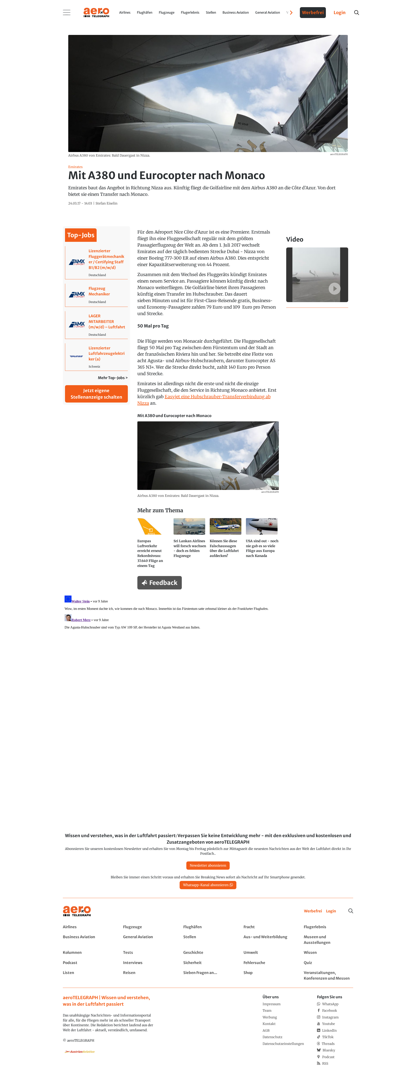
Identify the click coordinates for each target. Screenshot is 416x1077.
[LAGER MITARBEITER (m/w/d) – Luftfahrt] (96, 325)
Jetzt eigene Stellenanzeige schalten (96, 394)
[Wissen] (328, 953)
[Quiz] (328, 963)
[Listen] (87, 975)
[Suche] (350, 910)
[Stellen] (208, 939)
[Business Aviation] (87, 939)
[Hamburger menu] (67, 12)
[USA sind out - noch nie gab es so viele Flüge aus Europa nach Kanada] (262, 545)
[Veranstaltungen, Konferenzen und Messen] (328, 975)
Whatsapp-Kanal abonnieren (206, 885)
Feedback (163, 583)
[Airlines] (87, 927)
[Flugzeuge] (147, 927)
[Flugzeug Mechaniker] (96, 295)
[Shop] (268, 975)
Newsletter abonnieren (208, 865)
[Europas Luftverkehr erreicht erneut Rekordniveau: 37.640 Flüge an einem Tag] (153, 545)
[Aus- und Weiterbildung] (268, 939)
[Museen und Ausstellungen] (328, 939)
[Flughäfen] (208, 927)
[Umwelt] (268, 953)
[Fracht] (268, 927)
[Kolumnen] (87, 953)
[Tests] (147, 953)
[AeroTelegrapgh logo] (77, 911)
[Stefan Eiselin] (106, 203)
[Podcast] (87, 963)
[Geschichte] (208, 953)
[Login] (331, 911)
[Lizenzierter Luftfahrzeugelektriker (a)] (96, 357)
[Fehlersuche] (268, 963)
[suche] (356, 12)
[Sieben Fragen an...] (208, 975)
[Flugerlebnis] (328, 927)
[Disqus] (208, 648)
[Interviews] (147, 963)
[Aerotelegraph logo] (96, 12)
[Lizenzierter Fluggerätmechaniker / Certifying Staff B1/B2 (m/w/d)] (96, 262)
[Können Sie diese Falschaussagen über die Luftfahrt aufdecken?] (226, 545)
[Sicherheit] (208, 963)
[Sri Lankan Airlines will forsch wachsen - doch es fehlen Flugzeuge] (190, 545)
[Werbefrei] (313, 911)
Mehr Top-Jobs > (113, 377)
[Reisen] (147, 975)
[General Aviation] (147, 939)
